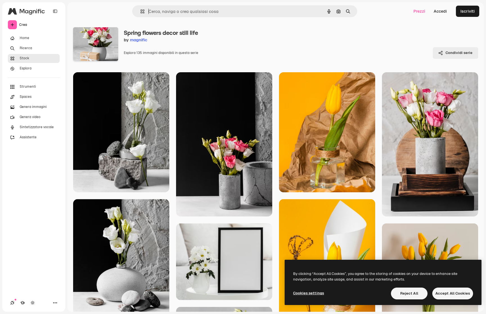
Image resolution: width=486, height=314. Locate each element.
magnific (138, 39)
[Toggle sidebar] (55, 11)
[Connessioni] (12, 302)
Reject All (409, 293)
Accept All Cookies (452, 293)
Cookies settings (308, 293)
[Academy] (22, 302)
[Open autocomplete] (140, 11)
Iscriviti (467, 11)
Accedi (440, 11)
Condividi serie (459, 52)
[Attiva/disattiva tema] (32, 302)
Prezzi (419, 11)
